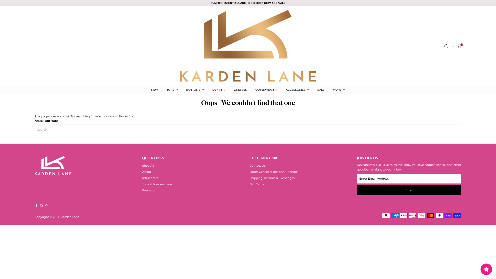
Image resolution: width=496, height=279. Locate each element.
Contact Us (257, 165)
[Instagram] (41, 206)
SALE (320, 89)
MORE (337, 89)
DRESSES (240, 89)
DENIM (217, 89)
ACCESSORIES (296, 89)
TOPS (171, 89)
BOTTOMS (193, 89)
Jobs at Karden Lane (157, 184)
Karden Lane (70, 217)
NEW (154, 89)
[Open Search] (446, 46)
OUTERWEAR (265, 89)
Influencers (150, 178)
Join (409, 190)
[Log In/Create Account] (452, 46)
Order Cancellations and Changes (274, 172)
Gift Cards (257, 184)
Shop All (148, 165)
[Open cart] (459, 46)
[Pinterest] (46, 206)
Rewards (148, 190)
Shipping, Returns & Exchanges (272, 178)
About (146, 172)
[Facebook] (36, 206)
